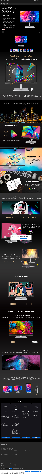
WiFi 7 (8, 464)
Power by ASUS (34, 0)
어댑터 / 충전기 (15, 465)
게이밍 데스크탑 (2, 465)
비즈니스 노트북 (2, 461)
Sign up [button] (10, 468)
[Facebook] (18, 468)
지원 (6, 4)
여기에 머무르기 (17, 238)
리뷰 (4, 4)
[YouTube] (16, 468)
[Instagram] (14, 468)
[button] (38, 0)
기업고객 (40, 0)
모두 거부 (33, 471)
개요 (1, 4)
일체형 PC (2, 463)
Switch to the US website (24, 238)
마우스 (15, 462)
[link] (1, 454)
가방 (14, 463)
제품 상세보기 (5, 437)
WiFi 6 (8, 465)
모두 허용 (39, 471)
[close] (30, 235)
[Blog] (20, 468)
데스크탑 (1, 464)
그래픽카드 (9, 462)
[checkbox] (39, 30)
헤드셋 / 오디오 (15, 464)
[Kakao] (22, 468)
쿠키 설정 (28, 471)
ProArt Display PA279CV (4, 3)
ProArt (10, 454)
